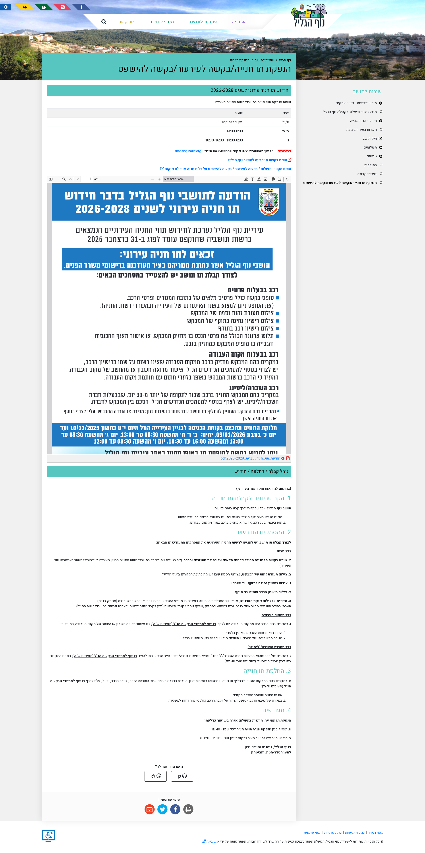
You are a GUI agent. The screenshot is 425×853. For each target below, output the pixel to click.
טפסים (372, 156)
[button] (104, 21)
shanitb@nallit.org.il (188, 151)
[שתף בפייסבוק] (175, 809)
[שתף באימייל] (149, 809)
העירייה (239, 21)
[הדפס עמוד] (188, 809)
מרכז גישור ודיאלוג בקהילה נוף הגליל (350, 112)
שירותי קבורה (367, 174)
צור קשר (127, 21)
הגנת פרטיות (333, 832)
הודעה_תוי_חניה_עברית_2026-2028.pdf (238, 458)
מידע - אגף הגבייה (363, 120)
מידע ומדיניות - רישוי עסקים (356, 103)
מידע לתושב (162, 21)
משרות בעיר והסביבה (361, 129)
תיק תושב (370, 138)
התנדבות (370, 165)
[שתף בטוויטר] (162, 809)
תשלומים (370, 147)
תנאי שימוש (312, 832)
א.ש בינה (210, 841)
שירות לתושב (203, 21)
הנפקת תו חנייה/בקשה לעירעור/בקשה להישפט (340, 183)
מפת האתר (375, 832)
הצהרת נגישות (355, 832)
